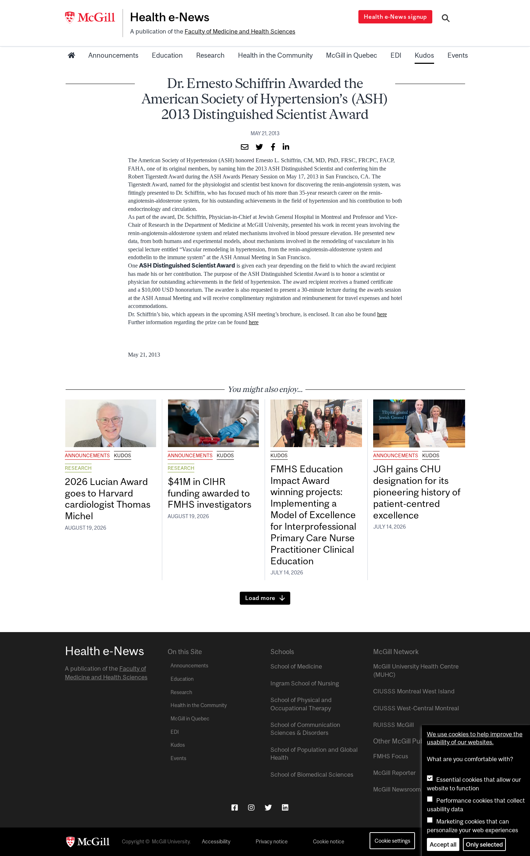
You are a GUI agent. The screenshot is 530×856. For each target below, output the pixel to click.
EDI (395, 55)
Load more (260, 598)
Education (167, 55)
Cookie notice (328, 841)
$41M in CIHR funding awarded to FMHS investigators (210, 493)
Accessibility (216, 841)
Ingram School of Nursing (304, 683)
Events (457, 55)
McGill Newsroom (397, 789)
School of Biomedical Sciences (311, 774)
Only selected (484, 844)
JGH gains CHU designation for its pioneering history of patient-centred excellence (416, 491)
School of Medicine (296, 666)
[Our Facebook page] (234, 807)
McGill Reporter (394, 772)
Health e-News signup (395, 16)
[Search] (446, 19)
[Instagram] (251, 807)
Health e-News (169, 17)
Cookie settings (392, 841)
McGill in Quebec (351, 55)
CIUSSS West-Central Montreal (416, 708)
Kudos (424, 55)
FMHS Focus (390, 756)
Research (210, 55)
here (382, 314)
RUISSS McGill (393, 724)
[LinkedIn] (285, 807)
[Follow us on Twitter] (268, 807)
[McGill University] (94, 18)
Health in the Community (275, 55)
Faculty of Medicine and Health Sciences (240, 31)
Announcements (113, 55)
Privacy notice (272, 841)
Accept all (443, 844)
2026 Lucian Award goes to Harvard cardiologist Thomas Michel (107, 499)
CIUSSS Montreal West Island (414, 691)
